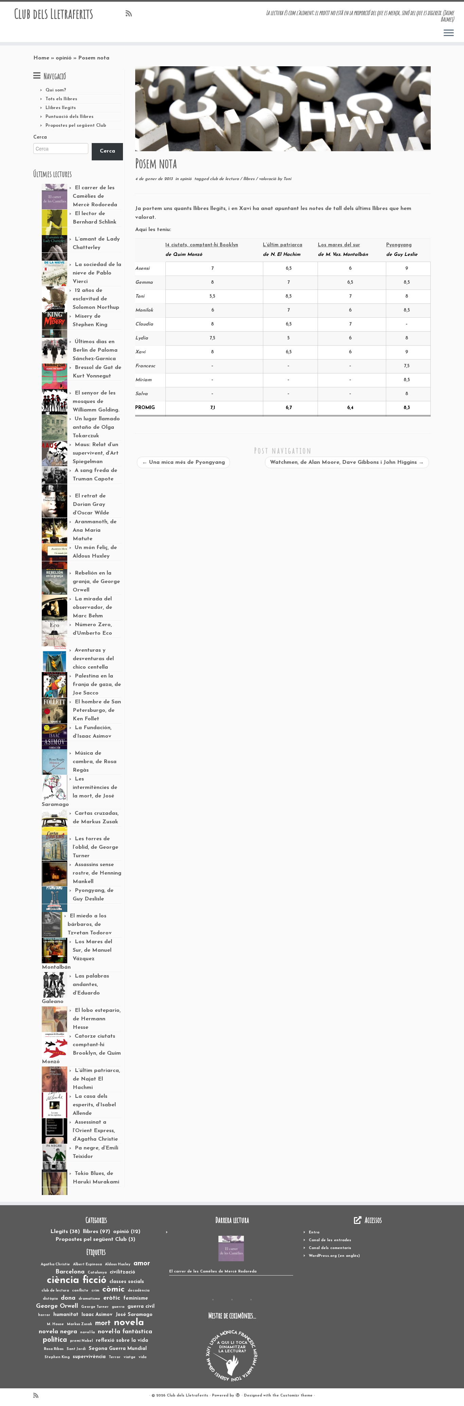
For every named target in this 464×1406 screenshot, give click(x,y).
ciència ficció (76, 1280)
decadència (138, 1291)
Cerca (40, 137)
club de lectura (225, 179)
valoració (268, 179)
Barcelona (70, 1272)
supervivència (89, 1356)
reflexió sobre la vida (122, 1340)
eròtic (111, 1298)
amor (141, 1263)
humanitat (65, 1314)
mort (103, 1323)
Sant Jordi (76, 1349)
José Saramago (134, 1314)
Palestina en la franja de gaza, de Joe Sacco (97, 684)
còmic (113, 1289)
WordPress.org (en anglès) (334, 1256)
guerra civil (141, 1306)
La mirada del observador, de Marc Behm (92, 607)
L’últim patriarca (282, 245)
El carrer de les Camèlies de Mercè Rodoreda (95, 196)
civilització (122, 1272)
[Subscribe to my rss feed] (131, 14)
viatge (130, 1357)
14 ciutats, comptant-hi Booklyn (201, 245)
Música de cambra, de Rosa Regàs (95, 762)
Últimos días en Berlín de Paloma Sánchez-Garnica (95, 350)
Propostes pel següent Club (76, 125)
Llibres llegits (61, 108)
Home (41, 58)
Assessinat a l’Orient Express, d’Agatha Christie (95, 1131)
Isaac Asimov (97, 1314)
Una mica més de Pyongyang (183, 462)
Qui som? (56, 90)
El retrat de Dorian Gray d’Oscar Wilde (91, 504)
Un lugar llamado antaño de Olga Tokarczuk (96, 427)
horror (44, 1315)
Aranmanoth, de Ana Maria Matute (95, 530)
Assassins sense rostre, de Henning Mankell (97, 873)
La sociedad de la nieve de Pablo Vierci (97, 273)
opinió (64, 58)
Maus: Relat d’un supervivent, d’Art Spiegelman (96, 453)
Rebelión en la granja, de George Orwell (96, 581)
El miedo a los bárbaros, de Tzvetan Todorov (90, 924)
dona (68, 1298)
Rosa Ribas (54, 1349)
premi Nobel (81, 1341)
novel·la (87, 1332)
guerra (118, 1307)
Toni (287, 179)
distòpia (50, 1299)
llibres (249, 179)
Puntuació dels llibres (69, 117)
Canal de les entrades (330, 1240)
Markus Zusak (79, 1324)
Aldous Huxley (117, 1264)
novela (129, 1322)
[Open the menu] (449, 33)
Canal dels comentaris (330, 1248)
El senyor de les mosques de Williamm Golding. (96, 401)
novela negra (58, 1332)
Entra (314, 1232)
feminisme (135, 1298)
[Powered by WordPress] (237, 1394)
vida (142, 1357)
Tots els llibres (61, 99)
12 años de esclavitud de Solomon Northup (96, 299)
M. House (55, 1324)
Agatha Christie (55, 1264)
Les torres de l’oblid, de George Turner (95, 847)
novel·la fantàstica (125, 1332)
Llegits (65, 1231)
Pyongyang (399, 245)
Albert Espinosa (87, 1264)
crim (95, 1291)
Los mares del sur (339, 245)
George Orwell (57, 1306)
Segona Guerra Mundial (118, 1348)
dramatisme (89, 1299)
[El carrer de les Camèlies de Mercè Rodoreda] (231, 1248)
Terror (115, 1357)
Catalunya (97, 1273)
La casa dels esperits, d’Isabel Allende (94, 1105)
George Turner (95, 1307)
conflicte (80, 1291)
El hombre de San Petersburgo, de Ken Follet (97, 710)
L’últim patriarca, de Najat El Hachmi (96, 1079)
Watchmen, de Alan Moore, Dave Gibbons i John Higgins (347, 462)
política (55, 1340)
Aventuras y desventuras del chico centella (93, 659)
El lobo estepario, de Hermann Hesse (97, 1019)
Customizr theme (296, 1396)
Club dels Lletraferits (53, 13)
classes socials (126, 1281)
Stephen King (57, 1357)
